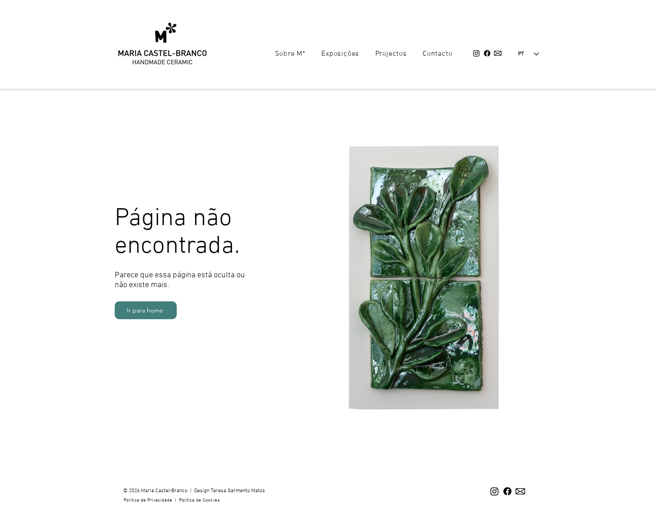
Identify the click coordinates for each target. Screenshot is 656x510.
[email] (498, 53)
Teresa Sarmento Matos (238, 491)
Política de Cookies (199, 500)
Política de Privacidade (149, 500)
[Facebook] (487, 53)
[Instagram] (476, 53)
